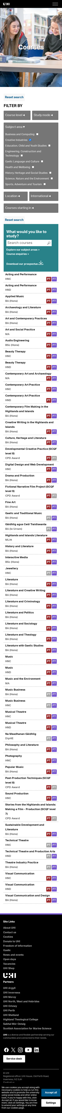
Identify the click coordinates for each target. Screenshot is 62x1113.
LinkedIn (37, 1050)
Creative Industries (16, 140)
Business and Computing (19, 134)
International (41, 196)
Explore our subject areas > (23, 250)
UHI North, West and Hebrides (21, 1001)
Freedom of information (17, 946)
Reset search (14, 97)
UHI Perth (9, 1010)
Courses (31, 47)
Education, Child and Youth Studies (26, 146)
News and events (13, 955)
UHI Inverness (11, 992)
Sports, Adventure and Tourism (23, 184)
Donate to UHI (11, 941)
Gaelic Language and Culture (22, 161)
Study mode (43, 115)
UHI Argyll (9, 988)
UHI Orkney (10, 1006)
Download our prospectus (22, 264)
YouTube (28, 1050)
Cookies (8, 937)
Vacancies (9, 964)
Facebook (6, 1050)
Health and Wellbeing (17, 167)
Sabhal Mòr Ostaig (14, 1024)
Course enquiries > (17, 254)
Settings (51, 1103)
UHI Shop (8, 968)
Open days (9, 959)
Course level (15, 115)
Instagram (20, 1050)
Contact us (9, 932)
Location (12, 196)
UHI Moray (9, 997)
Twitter (13, 1050)
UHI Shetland (11, 1015)
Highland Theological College (20, 1019)
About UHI (9, 928)
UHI (5, 1035)
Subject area (15, 127)
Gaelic (7, 950)
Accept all (51, 1092)
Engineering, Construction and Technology (23, 153)
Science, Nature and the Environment (27, 178)
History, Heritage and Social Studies (26, 173)
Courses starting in (19, 207)
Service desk (14, 1059)
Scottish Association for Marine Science (27, 1028)
